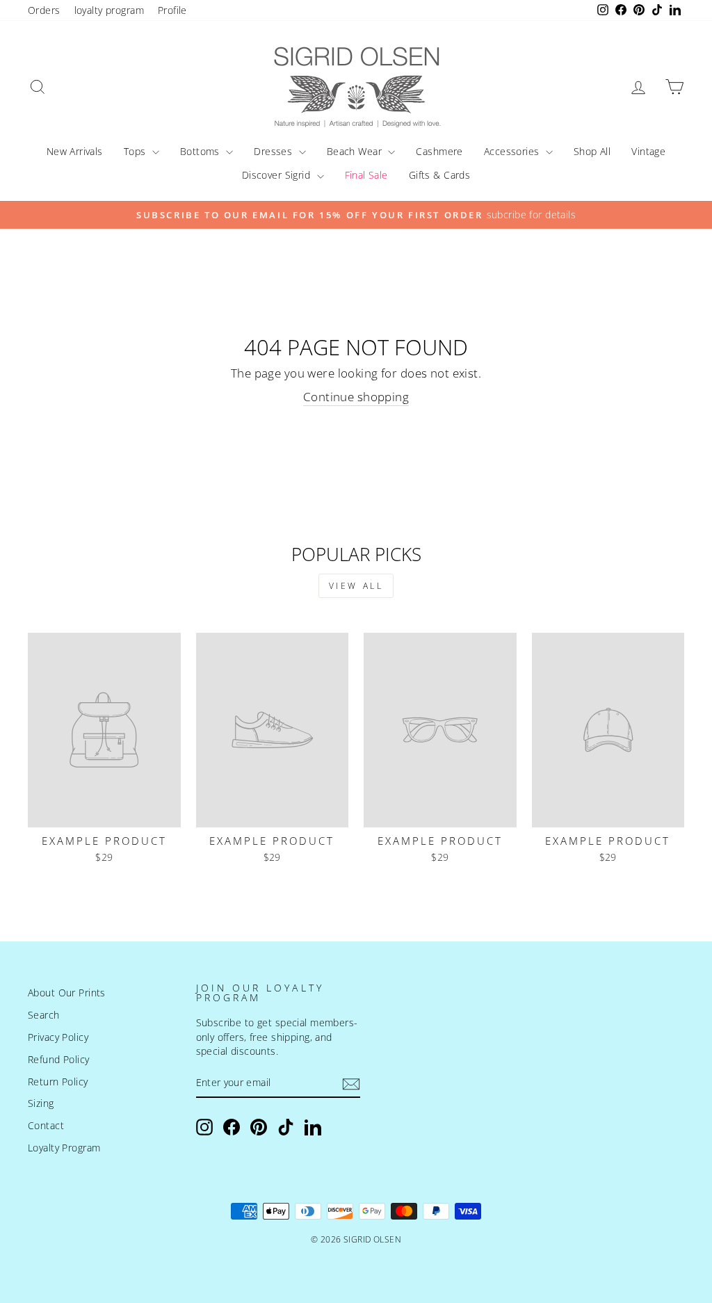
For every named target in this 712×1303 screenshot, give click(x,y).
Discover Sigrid (278, 174)
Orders (44, 10)
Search (44, 1014)
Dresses (274, 151)
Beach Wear (356, 151)
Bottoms (201, 151)
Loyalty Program (64, 1147)
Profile (172, 10)
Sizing (41, 1103)
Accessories (513, 151)
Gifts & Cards (440, 174)
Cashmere (439, 151)
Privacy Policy (58, 1037)
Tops (136, 151)
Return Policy (58, 1081)
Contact (46, 1125)
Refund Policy (59, 1059)
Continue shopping (356, 397)
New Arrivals (75, 151)
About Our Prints (67, 992)
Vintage (648, 151)
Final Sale (366, 174)
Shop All (592, 151)
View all (356, 586)
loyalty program (109, 10)
